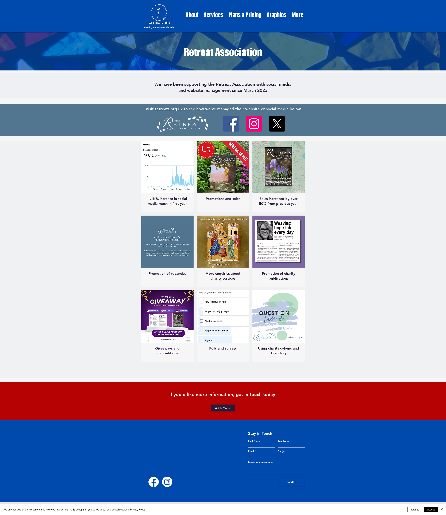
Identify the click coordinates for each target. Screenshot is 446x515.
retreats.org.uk (169, 109)
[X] (277, 124)
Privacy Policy (137, 509)
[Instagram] (254, 124)
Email (251, 451)
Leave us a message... (260, 462)
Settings (414, 509)
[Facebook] (231, 124)
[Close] (442, 509)
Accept (431, 509)
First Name (254, 441)
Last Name (284, 441)
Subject (282, 451)
